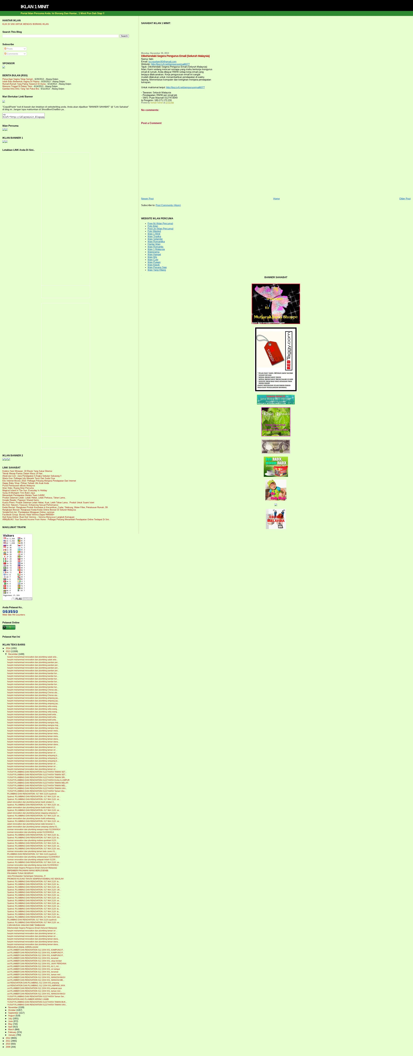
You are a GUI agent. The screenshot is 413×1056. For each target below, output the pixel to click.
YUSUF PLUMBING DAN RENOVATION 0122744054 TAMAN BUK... (37, 1002)
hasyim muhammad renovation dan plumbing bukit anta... (32, 714)
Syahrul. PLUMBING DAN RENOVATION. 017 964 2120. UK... (34, 890)
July (10, 1018)
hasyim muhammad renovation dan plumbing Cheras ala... (33, 690)
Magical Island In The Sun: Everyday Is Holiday (24, 490)
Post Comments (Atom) (168, 205)
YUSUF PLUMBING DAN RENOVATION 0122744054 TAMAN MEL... (37, 785)
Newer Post (147, 198)
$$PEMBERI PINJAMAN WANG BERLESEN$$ (27, 870)
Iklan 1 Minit (154, 234)
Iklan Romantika (156, 241)
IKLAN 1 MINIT (35, 6)
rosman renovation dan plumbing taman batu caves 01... (31, 851)
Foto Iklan (153, 226)
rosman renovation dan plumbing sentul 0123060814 (30, 832)
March (11, 1029)
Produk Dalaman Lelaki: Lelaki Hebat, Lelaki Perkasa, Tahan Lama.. (34, 497)
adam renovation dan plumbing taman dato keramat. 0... (31, 824)
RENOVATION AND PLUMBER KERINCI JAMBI (28, 999)
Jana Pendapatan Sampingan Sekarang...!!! (26, 876)
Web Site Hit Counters (13, 614)
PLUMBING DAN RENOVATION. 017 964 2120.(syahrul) (31, 794)
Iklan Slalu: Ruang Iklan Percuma (18, 488)
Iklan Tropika (154, 236)
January (12, 1035)
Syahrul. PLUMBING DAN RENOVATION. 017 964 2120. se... (33, 796)
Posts (9, 48)
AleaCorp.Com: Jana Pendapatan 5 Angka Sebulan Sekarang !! (31, 476)
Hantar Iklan (154, 244)
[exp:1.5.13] (3, 142)
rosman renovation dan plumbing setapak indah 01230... (32, 859)
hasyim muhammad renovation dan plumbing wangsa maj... (33, 722)
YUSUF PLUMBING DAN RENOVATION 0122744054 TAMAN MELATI (37, 783)
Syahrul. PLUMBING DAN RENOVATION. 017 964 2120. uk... (33, 887)
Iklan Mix (152, 257)
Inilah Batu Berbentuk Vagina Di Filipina (20, 81)
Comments (12, 53)
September (13, 1013)
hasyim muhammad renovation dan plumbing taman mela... (33, 731)
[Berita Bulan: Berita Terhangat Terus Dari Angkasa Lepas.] (3, 67)
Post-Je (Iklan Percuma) (160, 228)
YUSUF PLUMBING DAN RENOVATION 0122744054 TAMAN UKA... (37, 788)
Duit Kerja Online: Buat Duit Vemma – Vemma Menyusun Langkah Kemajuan (38, 517)
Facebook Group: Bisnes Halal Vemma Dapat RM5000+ (28, 514)
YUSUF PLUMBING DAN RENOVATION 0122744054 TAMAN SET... (36, 772)
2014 (8, 648)
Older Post (405, 198)
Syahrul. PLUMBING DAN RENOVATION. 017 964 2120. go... (34, 903)
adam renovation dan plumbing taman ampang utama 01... (33, 827)
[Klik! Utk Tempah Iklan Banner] (6, 142)
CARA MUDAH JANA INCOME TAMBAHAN (26, 925)
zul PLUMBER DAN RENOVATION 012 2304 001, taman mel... (34, 974)
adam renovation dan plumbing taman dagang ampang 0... (33, 813)
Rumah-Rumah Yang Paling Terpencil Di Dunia (24, 84)
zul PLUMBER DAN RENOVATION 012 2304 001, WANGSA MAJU (36, 977)
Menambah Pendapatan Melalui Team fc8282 (23, 495)
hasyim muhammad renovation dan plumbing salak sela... (32, 657)
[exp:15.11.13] (3, 459)
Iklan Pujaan (154, 262)
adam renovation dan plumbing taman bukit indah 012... (31, 807)
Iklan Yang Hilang (157, 270)
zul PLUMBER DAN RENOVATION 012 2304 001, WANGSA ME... (35, 980)
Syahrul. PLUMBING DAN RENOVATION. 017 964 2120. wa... (34, 849)
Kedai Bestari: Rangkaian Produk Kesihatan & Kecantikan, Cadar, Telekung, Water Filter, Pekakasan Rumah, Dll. (55, 507)
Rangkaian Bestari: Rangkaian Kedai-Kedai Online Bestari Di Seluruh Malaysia (39, 510)
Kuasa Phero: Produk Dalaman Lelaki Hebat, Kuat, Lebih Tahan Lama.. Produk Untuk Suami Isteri (48, 502)
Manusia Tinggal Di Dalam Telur (17, 86)
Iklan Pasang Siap (157, 267)
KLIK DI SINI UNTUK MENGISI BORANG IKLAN (25, 24)
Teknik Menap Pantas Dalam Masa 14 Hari (22, 473)
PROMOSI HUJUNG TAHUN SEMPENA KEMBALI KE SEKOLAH (35, 879)
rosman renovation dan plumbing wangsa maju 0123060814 (33, 829)
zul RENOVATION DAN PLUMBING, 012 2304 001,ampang (33, 983)
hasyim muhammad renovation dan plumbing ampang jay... (33, 698)
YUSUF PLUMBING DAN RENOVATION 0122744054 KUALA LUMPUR (38, 780)
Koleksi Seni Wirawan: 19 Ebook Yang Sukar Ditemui (27, 471)
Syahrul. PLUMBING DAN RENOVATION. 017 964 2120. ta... (33, 835)
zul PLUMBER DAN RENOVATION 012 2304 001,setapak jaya (34, 988)
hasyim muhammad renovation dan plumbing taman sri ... (32, 747)
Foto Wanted (154, 231)
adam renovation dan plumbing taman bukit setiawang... (31, 818)
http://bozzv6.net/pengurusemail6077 (170, 64)
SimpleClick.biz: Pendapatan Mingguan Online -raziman (28, 512)
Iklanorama (153, 252)
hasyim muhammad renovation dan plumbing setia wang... (32, 706)
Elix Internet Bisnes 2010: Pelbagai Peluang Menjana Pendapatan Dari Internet (39, 481)
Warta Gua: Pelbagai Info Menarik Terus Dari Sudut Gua (28, 478)
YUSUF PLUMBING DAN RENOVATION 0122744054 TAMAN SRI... (36, 777)
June (10, 1021)
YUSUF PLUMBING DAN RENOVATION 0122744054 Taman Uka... (36, 791)
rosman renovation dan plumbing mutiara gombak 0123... (32, 840)
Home (276, 198)
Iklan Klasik (154, 264)
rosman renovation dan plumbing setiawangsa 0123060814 (33, 857)
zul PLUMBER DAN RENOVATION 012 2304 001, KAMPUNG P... (35, 950)
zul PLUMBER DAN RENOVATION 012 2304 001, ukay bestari (34, 961)
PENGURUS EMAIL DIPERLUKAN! (22, 947)
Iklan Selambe (155, 239)
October (12, 1010)
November (13, 1007)
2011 (8, 1041)
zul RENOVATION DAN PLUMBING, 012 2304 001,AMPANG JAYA (36, 985)
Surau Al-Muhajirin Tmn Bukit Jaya (18, 493)
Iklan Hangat (154, 254)
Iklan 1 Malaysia (156, 249)
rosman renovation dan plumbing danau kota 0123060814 (32, 865)
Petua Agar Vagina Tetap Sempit (17, 79)
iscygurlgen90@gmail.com (162, 61)
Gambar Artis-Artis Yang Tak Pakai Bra (20, 89)
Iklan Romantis (155, 246)
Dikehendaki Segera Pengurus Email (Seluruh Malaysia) (32, 868)
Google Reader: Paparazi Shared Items (20, 500)
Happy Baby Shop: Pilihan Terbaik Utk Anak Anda (25, 483)
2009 (8, 1047)
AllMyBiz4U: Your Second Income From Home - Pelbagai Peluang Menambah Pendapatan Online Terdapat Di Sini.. (56, 519)
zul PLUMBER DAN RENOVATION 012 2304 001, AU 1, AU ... (34, 966)
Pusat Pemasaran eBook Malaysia (18, 485)
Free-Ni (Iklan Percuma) (160, 223)
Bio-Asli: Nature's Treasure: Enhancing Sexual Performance (30, 505)
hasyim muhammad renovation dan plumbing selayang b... (33, 755)
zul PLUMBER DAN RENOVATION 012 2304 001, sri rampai (33, 969)
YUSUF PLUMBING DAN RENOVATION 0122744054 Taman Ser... (36, 996)
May (10, 1024)
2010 (8, 1044)
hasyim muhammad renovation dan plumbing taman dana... (33, 739)
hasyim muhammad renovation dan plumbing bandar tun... (32, 673)
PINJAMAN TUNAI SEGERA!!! (20, 873)
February (12, 1032)
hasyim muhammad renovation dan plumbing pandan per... (33, 662)
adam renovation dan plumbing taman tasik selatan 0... (31, 802)
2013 (8, 651)
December (13, 654)
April (10, 1027)
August (11, 1016)
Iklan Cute (153, 259)
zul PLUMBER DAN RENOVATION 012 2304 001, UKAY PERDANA (36, 963)
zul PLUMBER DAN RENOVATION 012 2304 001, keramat (32, 958)
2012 (8, 1038)
